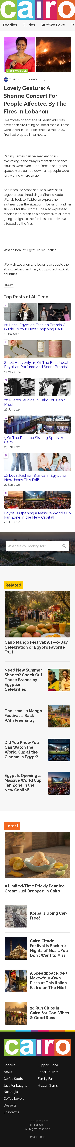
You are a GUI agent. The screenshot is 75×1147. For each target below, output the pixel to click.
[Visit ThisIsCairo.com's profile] (6, 79)
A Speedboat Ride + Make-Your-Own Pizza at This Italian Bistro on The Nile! (49, 980)
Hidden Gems (48, 1085)
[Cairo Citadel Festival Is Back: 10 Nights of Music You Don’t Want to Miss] (16, 948)
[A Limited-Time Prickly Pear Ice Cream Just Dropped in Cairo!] (37, 855)
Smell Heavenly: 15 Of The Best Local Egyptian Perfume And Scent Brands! (36, 364)
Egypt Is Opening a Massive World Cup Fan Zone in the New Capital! (37, 515)
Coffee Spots (13, 1079)
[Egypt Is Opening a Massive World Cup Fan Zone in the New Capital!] (59, 783)
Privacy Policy (37, 1136)
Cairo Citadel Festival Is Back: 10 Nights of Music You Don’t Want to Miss (49, 948)
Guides (29, 25)
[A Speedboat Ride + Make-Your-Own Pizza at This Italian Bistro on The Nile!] (16, 981)
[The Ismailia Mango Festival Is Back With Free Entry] (59, 716)
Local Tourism (48, 1072)
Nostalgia (11, 1092)
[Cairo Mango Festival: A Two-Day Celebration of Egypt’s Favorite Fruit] (37, 614)
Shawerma (11, 1112)
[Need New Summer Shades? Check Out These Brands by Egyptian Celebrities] (59, 680)
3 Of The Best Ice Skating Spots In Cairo (33, 440)
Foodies (10, 25)
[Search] (64, 546)
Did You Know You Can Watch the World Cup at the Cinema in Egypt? (22, 749)
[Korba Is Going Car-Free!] (16, 916)
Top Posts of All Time (26, 296)
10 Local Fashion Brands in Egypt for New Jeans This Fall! (35, 477)
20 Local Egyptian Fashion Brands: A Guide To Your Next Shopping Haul (34, 327)
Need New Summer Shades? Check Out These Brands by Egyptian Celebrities (23, 680)
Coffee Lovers (14, 1098)
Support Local (48, 1065)
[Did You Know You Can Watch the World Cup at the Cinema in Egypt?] (59, 750)
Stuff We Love (53, 25)
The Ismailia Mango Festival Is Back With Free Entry (23, 715)
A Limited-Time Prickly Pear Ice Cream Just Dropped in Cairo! (35, 888)
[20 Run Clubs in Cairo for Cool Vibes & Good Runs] (16, 1013)
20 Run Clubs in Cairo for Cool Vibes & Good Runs (49, 1013)
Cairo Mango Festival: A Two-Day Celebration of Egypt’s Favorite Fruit (36, 647)
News (8, 1072)
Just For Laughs (15, 1085)
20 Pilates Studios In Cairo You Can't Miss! (34, 402)
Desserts (10, 1105)
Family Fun (46, 1079)
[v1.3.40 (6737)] (37, 1047)
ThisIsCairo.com (18, 79)
